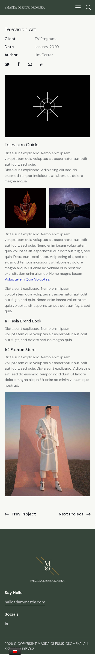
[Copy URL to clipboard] (41, 64)
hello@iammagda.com (25, 602)
